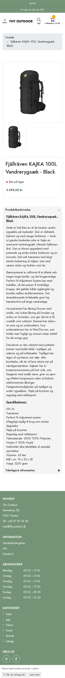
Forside (9, 37)
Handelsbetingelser (14, 543)
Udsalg (9, 641)
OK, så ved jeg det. (15, 674)
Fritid (8, 614)
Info (5, 548)
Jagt (7, 620)
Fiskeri (9, 625)
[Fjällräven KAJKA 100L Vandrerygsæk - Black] (15, 137)
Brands (9, 636)
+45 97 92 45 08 (18, 521)
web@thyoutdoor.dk (14, 527)
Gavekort (8, 554)
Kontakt (32, 3)
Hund (8, 630)
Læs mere (34, 674)
